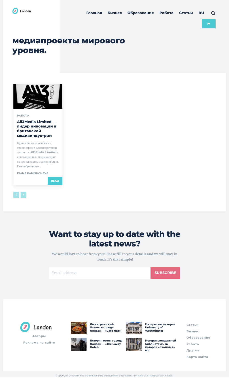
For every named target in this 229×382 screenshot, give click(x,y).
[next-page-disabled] (23, 195)
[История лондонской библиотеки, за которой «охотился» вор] (134, 344)
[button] (213, 13)
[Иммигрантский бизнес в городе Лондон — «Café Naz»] (79, 328)
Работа (23, 115)
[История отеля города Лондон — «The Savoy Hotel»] (79, 344)
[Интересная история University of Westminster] (134, 328)
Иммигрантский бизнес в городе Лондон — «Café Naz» (105, 327)
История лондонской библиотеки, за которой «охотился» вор (160, 345)
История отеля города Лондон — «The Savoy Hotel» (106, 344)
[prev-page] (16, 195)
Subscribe (165, 273)
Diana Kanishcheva (32, 173)
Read (55, 181)
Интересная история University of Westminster (160, 327)
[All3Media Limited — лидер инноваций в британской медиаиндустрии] (37, 96)
